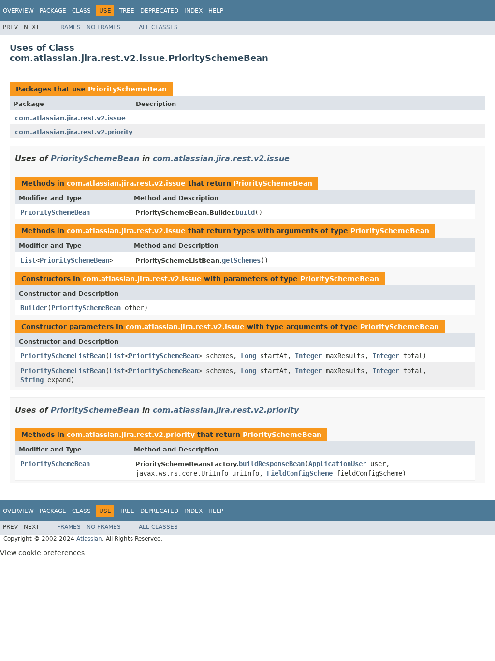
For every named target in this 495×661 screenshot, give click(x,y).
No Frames (104, 27)
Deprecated (159, 10)
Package (53, 10)
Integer (308, 356)
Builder (33, 308)
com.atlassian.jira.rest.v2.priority (73, 131)
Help (215, 10)
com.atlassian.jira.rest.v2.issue (70, 117)
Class (81, 10)
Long (248, 356)
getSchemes (241, 260)
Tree (126, 10)
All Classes (158, 27)
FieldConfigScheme (300, 473)
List (28, 260)
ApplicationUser (337, 463)
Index (193, 10)
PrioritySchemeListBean (62, 356)
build (245, 212)
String (32, 380)
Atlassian (89, 538)
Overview (18, 10)
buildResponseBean (272, 463)
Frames (69, 27)
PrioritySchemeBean (127, 89)
